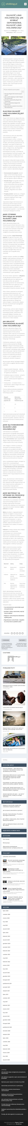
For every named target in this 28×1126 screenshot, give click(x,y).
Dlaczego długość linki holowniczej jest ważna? (13, 94)
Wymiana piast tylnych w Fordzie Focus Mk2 (12, 1082)
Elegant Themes (19, 1122)
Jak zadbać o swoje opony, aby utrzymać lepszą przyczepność (13, 819)
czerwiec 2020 (6, 1041)
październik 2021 (7, 983)
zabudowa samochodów (9, 856)
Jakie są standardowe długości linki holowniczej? (12, 103)
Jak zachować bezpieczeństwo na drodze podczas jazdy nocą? (12, 1100)
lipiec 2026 (5, 910)
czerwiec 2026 (6, 914)
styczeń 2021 (6, 1016)
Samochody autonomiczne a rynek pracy (12, 1085)
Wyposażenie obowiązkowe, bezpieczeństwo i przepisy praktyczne (13, 847)
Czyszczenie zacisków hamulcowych (13, 707)
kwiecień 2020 (6, 1049)
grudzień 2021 (6, 976)
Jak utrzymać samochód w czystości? (12, 810)
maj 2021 (5, 1001)
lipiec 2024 (5, 932)
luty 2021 (5, 1012)
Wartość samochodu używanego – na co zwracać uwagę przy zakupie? (14, 861)
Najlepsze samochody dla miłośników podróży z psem (13, 1109)
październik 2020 (7, 1027)
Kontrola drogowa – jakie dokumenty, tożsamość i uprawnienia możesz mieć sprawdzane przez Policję (13, 770)
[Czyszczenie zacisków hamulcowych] (14, 698)
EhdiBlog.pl (14, 30)
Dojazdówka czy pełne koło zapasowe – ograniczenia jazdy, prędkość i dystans (13, 783)
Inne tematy (6, 839)
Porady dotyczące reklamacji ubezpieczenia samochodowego (12, 1104)
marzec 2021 (6, 1009)
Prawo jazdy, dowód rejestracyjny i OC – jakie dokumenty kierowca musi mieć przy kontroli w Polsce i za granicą (14, 789)
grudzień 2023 (6, 943)
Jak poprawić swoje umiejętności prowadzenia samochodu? (13, 1072)
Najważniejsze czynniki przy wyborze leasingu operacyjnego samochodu (13, 728)
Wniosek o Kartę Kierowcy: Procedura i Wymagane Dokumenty (13, 814)
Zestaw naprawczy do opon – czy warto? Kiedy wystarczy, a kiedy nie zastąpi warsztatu (13, 795)
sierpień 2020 (6, 1034)
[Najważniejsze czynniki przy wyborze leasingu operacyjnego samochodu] (14, 718)
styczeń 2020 (6, 1060)
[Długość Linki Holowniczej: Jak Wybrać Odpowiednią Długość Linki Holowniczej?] (14, 45)
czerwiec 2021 (6, 998)
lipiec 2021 (5, 994)
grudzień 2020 (6, 1020)
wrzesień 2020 (6, 1030)
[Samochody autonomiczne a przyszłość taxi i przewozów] (14, 739)
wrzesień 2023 (6, 947)
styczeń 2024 (6, 940)
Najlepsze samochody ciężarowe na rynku (16, 881)
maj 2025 (5, 925)
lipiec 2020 (5, 1038)
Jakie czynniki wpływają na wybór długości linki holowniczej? (14, 97)
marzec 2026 (6, 918)
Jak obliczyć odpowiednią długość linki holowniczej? (13, 100)
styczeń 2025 (6, 929)
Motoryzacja (9, 32)
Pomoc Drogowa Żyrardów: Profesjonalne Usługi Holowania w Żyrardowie (13, 890)
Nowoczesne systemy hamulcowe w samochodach (10, 1090)
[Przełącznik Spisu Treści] (22, 91)
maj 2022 (5, 958)
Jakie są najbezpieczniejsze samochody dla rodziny (13, 824)
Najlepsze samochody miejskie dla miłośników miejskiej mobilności (12, 806)
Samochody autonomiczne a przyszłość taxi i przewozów (14, 749)
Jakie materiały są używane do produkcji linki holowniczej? (13, 106)
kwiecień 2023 (6, 950)
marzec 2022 (6, 965)
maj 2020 (5, 1045)
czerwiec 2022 (6, 954)
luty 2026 (5, 921)
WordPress (19, 1124)
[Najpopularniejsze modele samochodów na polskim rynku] (14, 677)
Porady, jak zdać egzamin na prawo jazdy (12, 1114)
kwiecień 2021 (6, 1005)
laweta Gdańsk (7, 877)
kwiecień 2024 (6, 936)
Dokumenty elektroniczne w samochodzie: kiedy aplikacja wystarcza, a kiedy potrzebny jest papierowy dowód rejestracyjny (14, 777)
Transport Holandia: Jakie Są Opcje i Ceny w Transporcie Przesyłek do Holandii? (15, 898)
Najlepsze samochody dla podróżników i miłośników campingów (11, 1094)
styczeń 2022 (6, 972)
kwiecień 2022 (6, 961)
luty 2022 (5, 969)
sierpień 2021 (6, 990)
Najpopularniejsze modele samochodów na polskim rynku (14, 686)
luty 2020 (5, 1056)
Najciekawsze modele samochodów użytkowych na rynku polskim (13, 870)
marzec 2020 (6, 1052)
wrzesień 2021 (6, 987)
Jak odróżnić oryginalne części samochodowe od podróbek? (14, 1077)
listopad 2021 (6, 980)
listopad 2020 (6, 1023)
